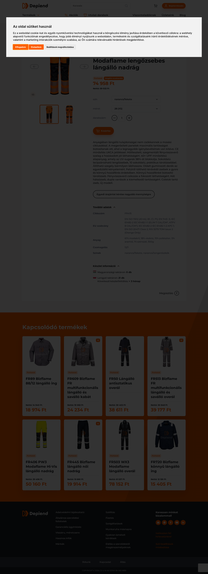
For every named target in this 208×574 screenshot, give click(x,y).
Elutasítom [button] (36, 47)
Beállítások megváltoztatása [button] (60, 47)
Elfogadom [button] (20, 47)
